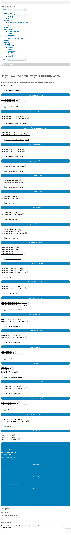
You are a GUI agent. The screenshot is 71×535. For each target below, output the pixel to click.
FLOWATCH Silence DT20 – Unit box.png (14, 118)
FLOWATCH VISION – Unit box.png (12, 254)
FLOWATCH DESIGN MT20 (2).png (12, 151)
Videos (10, 33)
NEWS (6, 27)
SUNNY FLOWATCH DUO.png (10, 319)
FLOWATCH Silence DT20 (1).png (11, 116)
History (10, 17)
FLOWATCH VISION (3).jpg (9, 252)
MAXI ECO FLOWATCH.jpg (9, 403)
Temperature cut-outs (15, 26)
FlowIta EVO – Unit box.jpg (9, 439)
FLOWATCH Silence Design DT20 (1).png (14, 133)
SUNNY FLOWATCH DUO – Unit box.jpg (14, 321)
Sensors (10, 24)
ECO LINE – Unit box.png (8, 372)
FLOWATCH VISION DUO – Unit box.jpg (13, 272)
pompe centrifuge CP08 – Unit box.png (13, 337)
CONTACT (7, 42)
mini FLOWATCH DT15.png (9, 100)
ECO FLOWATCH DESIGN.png (10, 419)
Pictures (11, 35)
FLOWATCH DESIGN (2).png (10, 231)
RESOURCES (8, 29)
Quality (10, 18)
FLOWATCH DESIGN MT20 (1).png (12, 149)
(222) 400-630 (5, 512)
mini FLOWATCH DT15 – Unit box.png (13, 102)
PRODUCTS (8, 20)
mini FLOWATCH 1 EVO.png (9, 386)
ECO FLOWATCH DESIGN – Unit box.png (14, 421)
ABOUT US (8, 13)
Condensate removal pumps (18, 22)
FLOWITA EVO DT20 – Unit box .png (12, 182)
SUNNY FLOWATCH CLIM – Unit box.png (14, 305)
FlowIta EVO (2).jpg (7, 437)
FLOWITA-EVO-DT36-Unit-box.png (12, 198)
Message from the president (18, 15)
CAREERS (7, 40)
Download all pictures (7, 85)
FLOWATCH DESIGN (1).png (10, 229)
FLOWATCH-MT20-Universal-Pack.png (13, 166)
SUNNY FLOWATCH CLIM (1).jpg (12, 303)
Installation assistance (16, 38)
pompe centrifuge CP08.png (10, 335)
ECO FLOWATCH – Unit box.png (11, 354)
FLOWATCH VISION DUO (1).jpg (11, 268)
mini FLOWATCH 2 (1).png (9, 212)
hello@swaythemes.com (9, 515)
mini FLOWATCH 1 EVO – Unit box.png (13, 388)
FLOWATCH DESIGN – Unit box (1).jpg (13, 233)
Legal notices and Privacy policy (14, 505)
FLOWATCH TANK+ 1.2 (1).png (10, 286)
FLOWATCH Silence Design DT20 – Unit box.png (16, 135)
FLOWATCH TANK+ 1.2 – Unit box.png (13, 288)
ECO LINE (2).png (6, 370)
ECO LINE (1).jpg (6, 368)
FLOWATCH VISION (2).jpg (9, 250)
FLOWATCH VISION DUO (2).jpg (11, 270)
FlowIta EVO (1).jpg (7, 435)
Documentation (13, 31)
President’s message (10, 468)
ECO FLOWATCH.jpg (7, 352)
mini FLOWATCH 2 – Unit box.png (11, 214)
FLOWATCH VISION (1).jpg (9, 247)
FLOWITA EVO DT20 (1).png (10, 180)
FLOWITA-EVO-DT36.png (9, 196)
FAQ (9, 37)
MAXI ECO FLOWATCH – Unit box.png (13, 405)
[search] (16, 10)
